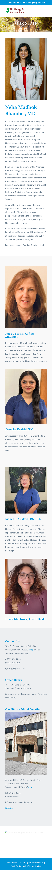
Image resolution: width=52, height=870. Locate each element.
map (31, 649)
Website (9, 808)
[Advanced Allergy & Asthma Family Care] (24, 832)
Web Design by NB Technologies (26, 866)
